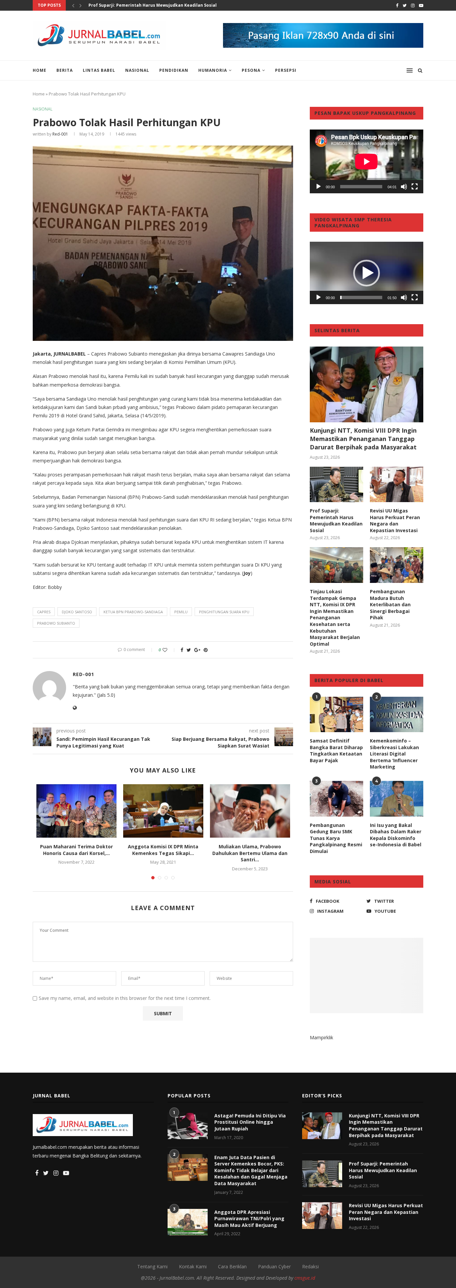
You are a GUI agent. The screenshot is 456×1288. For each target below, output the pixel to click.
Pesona (251, 70)
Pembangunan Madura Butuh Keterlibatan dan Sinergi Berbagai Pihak (390, 604)
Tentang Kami (152, 1266)
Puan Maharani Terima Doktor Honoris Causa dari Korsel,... (76, 849)
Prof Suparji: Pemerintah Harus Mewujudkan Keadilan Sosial (152, 5)
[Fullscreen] (414, 186)
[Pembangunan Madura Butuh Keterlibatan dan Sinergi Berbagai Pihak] (396, 565)
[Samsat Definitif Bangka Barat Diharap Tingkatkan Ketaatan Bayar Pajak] (336, 714)
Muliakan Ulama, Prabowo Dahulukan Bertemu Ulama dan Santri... (249, 853)
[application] (366, 161)
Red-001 (60, 134)
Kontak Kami (193, 1266)
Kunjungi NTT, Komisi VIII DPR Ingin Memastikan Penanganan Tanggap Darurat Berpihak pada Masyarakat (363, 438)
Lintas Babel (99, 70)
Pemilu (181, 611)
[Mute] (404, 186)
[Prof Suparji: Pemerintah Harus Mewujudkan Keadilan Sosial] (336, 484)
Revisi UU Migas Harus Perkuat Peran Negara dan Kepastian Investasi (395, 520)
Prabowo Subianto (56, 623)
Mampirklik (321, 1037)
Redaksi (310, 1266)
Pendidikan (173, 70)
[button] (366, 273)
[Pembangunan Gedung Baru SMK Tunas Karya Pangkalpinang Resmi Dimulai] (336, 799)
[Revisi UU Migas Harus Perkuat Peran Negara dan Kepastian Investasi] (396, 484)
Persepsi (285, 70)
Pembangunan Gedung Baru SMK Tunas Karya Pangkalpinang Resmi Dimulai (336, 838)
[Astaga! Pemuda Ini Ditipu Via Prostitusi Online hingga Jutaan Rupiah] (188, 1125)
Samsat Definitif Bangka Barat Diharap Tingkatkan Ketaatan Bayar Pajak (336, 750)
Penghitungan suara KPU (224, 611)
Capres (43, 611)
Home (39, 70)
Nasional (137, 70)
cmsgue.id (304, 1278)
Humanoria (212, 70)
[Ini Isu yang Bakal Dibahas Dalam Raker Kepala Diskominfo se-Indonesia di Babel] (396, 799)
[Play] (318, 186)
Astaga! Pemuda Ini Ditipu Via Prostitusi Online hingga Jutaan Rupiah (250, 1122)
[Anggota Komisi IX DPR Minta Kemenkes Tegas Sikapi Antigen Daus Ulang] (163, 811)
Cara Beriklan (232, 1266)
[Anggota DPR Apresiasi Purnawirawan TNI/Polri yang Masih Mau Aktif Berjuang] (188, 1222)
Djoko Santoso (77, 611)
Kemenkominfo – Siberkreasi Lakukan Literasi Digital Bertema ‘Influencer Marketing (394, 753)
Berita (64, 70)
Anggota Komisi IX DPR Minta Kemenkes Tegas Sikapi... (163, 849)
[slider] (361, 297)
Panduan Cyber (274, 1266)
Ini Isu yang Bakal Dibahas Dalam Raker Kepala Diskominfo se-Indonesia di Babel (395, 835)
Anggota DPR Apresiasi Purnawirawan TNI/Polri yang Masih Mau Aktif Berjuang (249, 1218)
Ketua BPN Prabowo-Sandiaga (133, 611)
